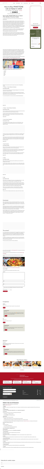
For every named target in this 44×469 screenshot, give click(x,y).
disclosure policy (18, 13)
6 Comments (20, 10)
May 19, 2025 (6, 311)
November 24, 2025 (4, 319)
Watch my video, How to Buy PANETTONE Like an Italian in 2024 (13, 58)
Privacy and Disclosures (25, 394)
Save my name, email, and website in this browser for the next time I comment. (13, 287)
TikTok (40, 394)
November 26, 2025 (4, 341)
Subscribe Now (33, 46)
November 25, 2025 (6, 326)
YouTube (40, 391)
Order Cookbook (35, 27)
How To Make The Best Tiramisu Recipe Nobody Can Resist (7, 382)
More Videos (22, 369)
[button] (7, 363)
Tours (23, 391)
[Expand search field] (40, 3)
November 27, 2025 (6, 350)
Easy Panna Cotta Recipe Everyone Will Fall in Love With (27, 382)
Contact (23, 393)
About (23, 390)
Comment (4, 271)
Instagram (40, 390)
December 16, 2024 (4, 304)
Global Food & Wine (8, 313)
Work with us (24, 392)
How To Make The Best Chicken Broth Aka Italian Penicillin (17, 382)
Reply (4, 307)
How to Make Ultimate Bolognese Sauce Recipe (36, 382)
